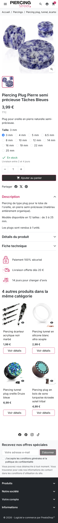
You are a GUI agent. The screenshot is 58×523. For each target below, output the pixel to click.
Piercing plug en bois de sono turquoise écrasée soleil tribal (43, 395)
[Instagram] (32, 434)
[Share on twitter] (21, 186)
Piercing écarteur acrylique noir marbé (13, 335)
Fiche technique (14, 246)
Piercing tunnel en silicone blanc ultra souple (43, 335)
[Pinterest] (26, 434)
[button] (40, 4)
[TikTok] (38, 434)
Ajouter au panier (29, 177)
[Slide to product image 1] (8, 82)
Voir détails (14, 350)
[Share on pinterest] (26, 186)
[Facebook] (20, 434)
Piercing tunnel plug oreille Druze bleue (14, 393)
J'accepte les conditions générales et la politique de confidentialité (26, 460)
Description (11, 197)
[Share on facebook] (16, 186)
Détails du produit (15, 237)
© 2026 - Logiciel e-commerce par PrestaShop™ (29, 517)
